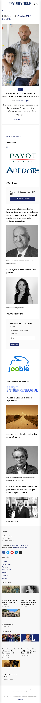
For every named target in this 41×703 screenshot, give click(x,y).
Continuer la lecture (21, 120)
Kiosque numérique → (13, 136)
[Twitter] (7, 552)
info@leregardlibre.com (20, 548)
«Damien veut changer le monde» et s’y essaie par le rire (20, 95)
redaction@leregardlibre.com (19, 545)
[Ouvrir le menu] (3, 4)
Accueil (4, 11)
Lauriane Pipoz (23, 101)
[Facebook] (3, 552)
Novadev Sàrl (20, 699)
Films (20, 89)
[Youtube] (12, 552)
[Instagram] (20, 552)
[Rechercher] (33, 3)
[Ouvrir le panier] (37, 3)
